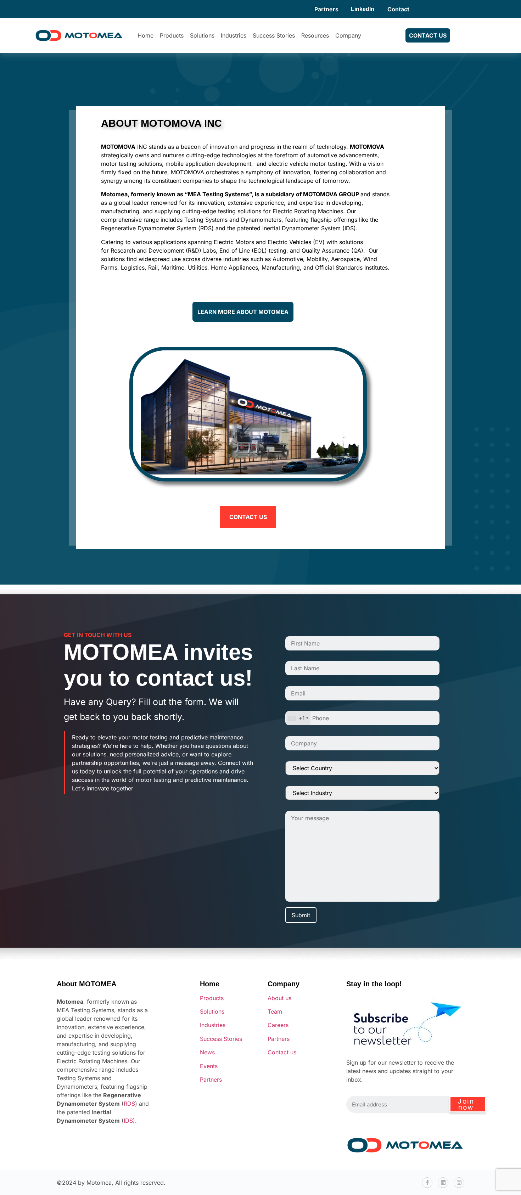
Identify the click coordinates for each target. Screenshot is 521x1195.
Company (348, 35)
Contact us (282, 1052)
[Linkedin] (443, 1182)
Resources (315, 35)
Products (172, 35)
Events (209, 1066)
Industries (233, 35)
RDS (129, 1103)
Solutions (202, 35)
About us (279, 998)
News (207, 1052)
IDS (128, 1120)
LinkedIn (362, 9)
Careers (278, 1024)
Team (275, 1011)
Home (145, 35)
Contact (398, 9)
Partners (326, 9)
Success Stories (274, 35)
